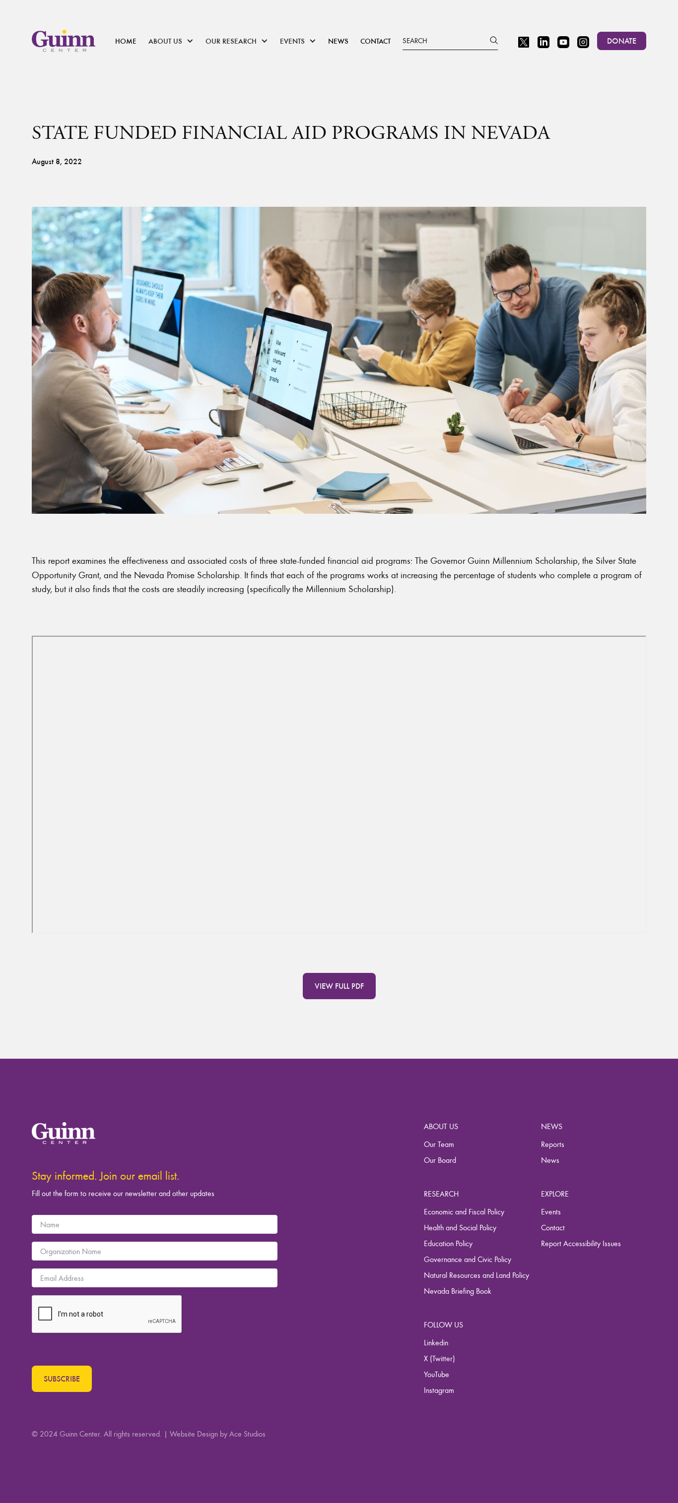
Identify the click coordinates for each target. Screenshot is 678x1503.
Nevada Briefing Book (457, 1291)
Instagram (439, 1390)
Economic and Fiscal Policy (464, 1211)
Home (125, 41)
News (338, 41)
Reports (552, 1144)
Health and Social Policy (460, 1227)
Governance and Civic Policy (467, 1259)
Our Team (439, 1144)
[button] (171, 41)
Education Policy (448, 1243)
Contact (375, 41)
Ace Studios (247, 1434)
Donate (621, 40)
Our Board (440, 1160)
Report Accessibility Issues (581, 1243)
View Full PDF (339, 985)
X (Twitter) (439, 1358)
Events (551, 1211)
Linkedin (436, 1342)
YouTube (436, 1374)
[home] (63, 41)
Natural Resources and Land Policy (476, 1275)
